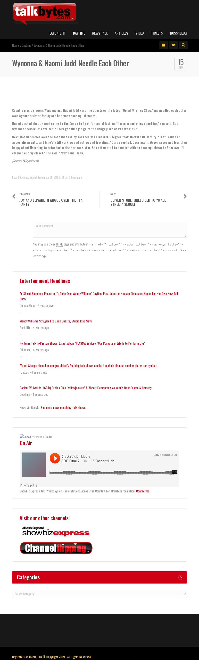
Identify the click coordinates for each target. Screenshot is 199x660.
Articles (121, 33)
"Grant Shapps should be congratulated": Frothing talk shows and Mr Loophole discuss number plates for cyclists (88, 365)
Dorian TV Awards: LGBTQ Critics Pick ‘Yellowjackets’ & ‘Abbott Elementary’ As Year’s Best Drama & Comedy (85, 387)
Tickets (157, 33)
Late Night (58, 33)
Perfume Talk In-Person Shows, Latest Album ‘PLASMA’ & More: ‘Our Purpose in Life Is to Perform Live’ (82, 343)
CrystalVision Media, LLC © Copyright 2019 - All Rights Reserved (51, 656)
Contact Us (142, 491)
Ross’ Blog (178, 33)
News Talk (100, 33)
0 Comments (76, 177)
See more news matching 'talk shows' (63, 407)
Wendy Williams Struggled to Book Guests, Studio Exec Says (56, 321)
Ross (14, 177)
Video (139, 33)
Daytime (79, 33)
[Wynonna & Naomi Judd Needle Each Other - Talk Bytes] (45, 12)
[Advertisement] (69, 96)
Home (15, 45)
